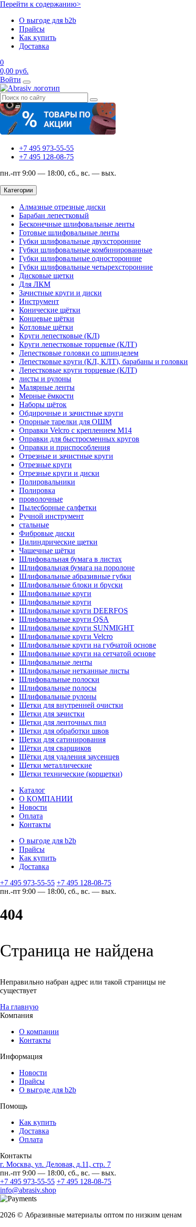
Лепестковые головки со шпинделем (78, 353)
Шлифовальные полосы (58, 688)
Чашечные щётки (47, 550)
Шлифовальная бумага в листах (70, 559)
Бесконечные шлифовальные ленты (77, 224)
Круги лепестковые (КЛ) (59, 336)
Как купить (37, 37)
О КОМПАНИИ (46, 799)
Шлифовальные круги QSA (64, 619)
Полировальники (47, 482)
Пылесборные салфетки (58, 507)
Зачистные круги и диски (60, 293)
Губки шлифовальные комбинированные (85, 250)
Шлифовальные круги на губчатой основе (87, 645)
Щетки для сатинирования (62, 739)
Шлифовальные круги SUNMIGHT (76, 628)
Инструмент (39, 301)
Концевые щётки (46, 319)
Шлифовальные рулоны (58, 696)
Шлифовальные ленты (55, 662)
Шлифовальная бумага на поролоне (77, 568)
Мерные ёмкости (46, 396)
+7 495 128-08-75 (46, 157)
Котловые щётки (46, 327)
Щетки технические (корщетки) (70, 774)
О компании (39, 1032)
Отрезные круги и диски (59, 473)
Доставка (34, 46)
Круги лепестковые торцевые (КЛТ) (78, 344)
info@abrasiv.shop (28, 1190)
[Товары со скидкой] (58, 132)
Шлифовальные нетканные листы (74, 671)
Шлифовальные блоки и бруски (71, 585)
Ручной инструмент (51, 516)
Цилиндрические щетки (58, 542)
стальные (34, 525)
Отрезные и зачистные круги (66, 456)
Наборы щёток (43, 404)
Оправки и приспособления (64, 447)
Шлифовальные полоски (59, 679)
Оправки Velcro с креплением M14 (75, 430)
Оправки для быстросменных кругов (79, 439)
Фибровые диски (47, 533)
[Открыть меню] (26, 82)
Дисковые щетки (46, 276)
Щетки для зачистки (52, 714)
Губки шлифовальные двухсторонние (80, 241)
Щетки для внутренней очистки (71, 705)
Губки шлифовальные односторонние (80, 258)
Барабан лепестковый (54, 215)
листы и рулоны (45, 379)
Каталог (32, 790)
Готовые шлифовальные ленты (69, 233)
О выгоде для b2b (47, 20)
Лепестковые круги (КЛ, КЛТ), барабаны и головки (103, 361)
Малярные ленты (47, 387)
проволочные (41, 499)
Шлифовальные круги (55, 593)
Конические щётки (49, 310)
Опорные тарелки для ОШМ (65, 422)
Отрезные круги (45, 465)
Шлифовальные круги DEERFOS (73, 611)
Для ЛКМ (34, 284)
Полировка (37, 490)
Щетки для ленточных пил (62, 722)
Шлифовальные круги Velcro (66, 636)
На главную (19, 1007)
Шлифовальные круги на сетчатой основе (87, 654)
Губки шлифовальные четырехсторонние (86, 267)
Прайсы (32, 29)
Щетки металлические (55, 765)
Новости (33, 807)
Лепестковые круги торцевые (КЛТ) (78, 370)
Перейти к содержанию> (40, 4)
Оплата (31, 816)
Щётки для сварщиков (55, 748)
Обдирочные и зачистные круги (71, 413)
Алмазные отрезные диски (62, 207)
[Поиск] (94, 99)
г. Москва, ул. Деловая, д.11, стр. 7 (55, 1164)
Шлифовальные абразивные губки (75, 576)
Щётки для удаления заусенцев (69, 757)
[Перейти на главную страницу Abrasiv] (30, 88)
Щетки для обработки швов (64, 731)
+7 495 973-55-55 (46, 148)
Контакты (35, 824)
